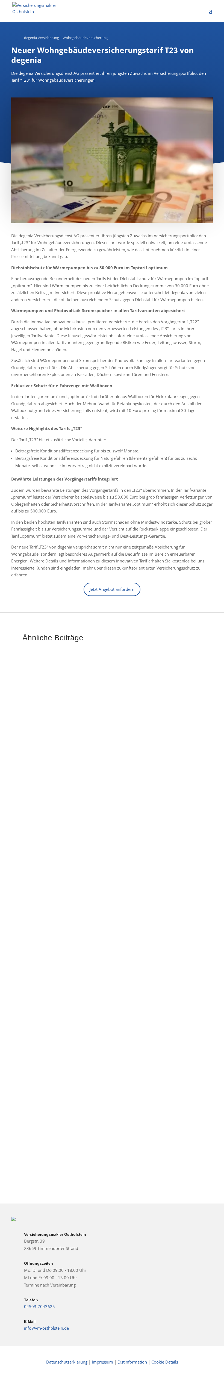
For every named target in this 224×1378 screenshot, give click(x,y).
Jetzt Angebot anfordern (112, 589)
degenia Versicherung (41, 37)
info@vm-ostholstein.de (46, 1328)
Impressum (103, 1362)
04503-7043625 (39, 1306)
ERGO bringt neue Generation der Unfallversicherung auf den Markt (112, 777)
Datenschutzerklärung (66, 1362)
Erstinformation (132, 1362)
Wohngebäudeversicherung (85, 37)
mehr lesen (39, 801)
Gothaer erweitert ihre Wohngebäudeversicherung (90, 941)
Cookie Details (164, 1362)
